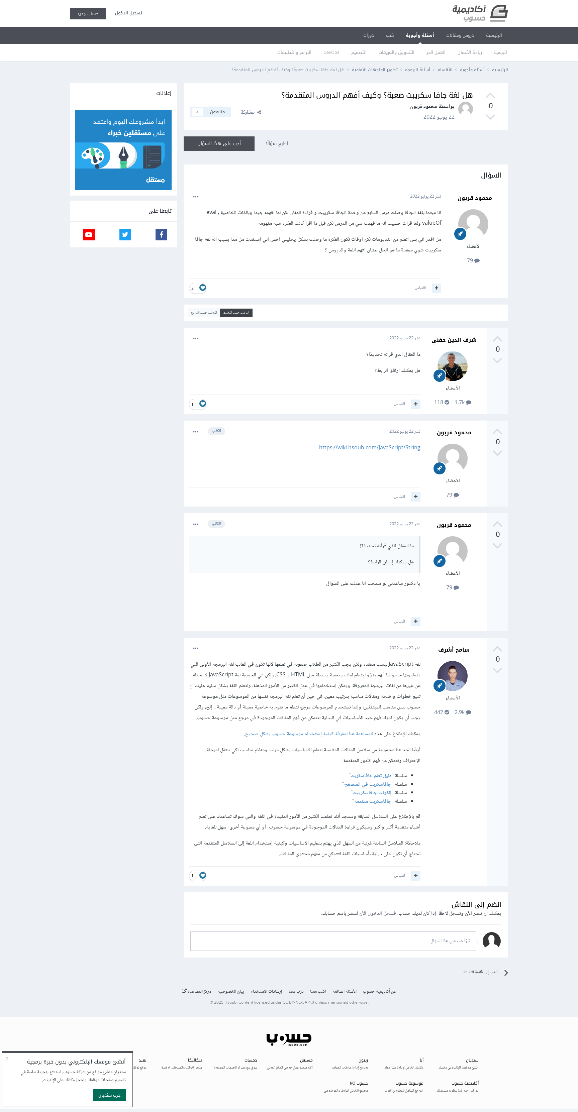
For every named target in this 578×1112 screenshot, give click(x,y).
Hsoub (230, 1002)
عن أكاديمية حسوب (379, 992)
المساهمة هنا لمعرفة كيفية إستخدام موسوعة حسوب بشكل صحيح (309, 734)
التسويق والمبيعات (396, 52)
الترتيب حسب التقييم (236, 313)
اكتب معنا (318, 992)
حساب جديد (88, 13)
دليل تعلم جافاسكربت (371, 775)
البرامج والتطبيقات (294, 52)
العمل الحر (436, 52)
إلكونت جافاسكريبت (372, 792)
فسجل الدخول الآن (377, 913)
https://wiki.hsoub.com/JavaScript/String (369, 448)
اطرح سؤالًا (277, 143)
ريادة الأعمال (470, 52)
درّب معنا (296, 992)
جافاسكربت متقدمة (372, 801)
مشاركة (248, 112)
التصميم (359, 52)
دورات (368, 35)
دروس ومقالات (460, 35)
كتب (390, 35)
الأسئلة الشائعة (344, 992)
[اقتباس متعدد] (436, 288)
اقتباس (420, 288)
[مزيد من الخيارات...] (195, 197)
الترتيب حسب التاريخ (204, 313)
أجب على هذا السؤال (219, 143)
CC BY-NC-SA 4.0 (298, 1002)
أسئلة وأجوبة (420, 35)
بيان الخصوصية (230, 992)
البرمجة (500, 52)
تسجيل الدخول (127, 13)
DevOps (331, 52)
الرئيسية (494, 35)
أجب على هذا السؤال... (446, 941)
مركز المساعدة (199, 992)
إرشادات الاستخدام (266, 992)
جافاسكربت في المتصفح (367, 784)
